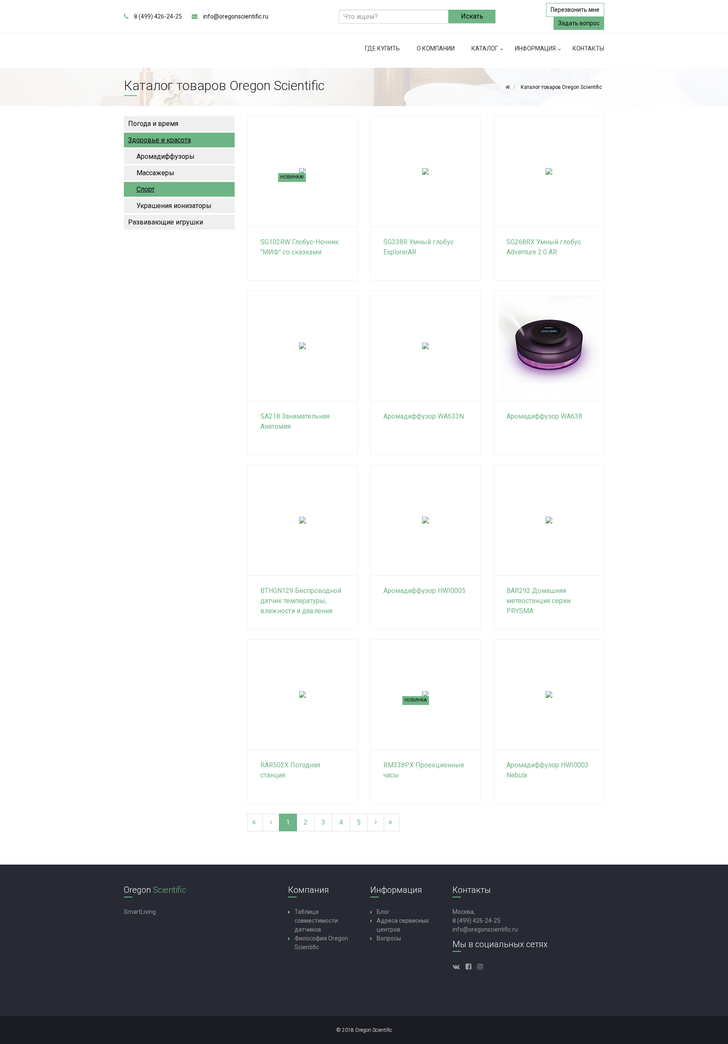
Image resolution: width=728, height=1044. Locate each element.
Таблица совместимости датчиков (316, 920)
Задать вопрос (579, 23)
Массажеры (155, 173)
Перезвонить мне (575, 9)
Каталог (484, 48)
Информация (535, 48)
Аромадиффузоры (165, 156)
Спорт (145, 189)
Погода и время (153, 124)
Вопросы (389, 938)
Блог (383, 911)
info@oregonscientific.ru (235, 16)
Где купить (382, 48)
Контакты (588, 48)
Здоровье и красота (159, 140)
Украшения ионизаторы (173, 206)
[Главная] (507, 87)
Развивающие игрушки (165, 222)
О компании (436, 48)
